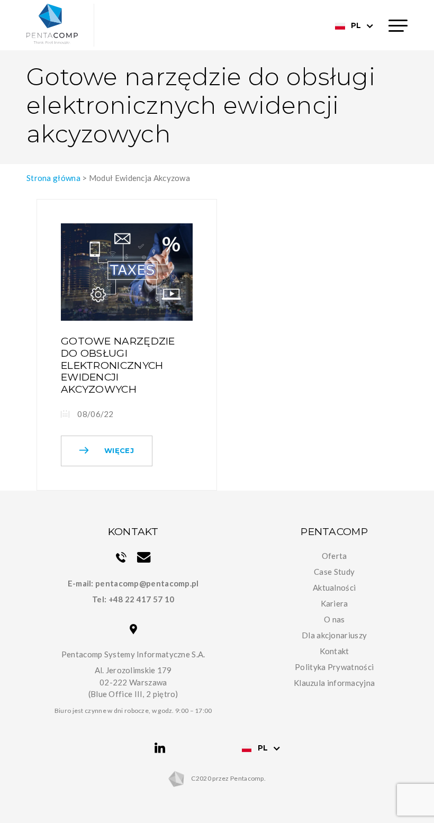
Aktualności (334, 587)
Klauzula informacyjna (334, 683)
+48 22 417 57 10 (141, 599)
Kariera (334, 603)
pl (356, 25)
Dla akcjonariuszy (334, 635)
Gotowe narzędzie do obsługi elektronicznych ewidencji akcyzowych (118, 365)
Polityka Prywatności (334, 667)
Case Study (334, 571)
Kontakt (334, 651)
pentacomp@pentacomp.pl (147, 583)
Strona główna (53, 178)
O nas (334, 619)
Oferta (334, 555)
